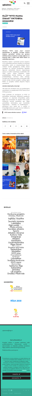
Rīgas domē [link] (16, 244)
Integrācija (9, 117)
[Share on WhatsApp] (16, 126)
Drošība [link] (11, 274)
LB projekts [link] (16, 272)
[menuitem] (23, 3)
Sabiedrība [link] (16, 268)
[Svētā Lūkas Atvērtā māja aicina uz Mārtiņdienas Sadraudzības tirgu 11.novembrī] (9, 142)
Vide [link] (20, 235)
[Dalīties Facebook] (5, 126)
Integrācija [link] (16, 237)
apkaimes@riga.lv (7, 330)
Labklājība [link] (16, 223)
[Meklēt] (23, 3)
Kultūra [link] (13, 235)
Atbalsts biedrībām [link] (16, 240)
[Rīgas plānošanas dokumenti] (16, 288)
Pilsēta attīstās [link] (16, 227)
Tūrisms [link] (21, 225)
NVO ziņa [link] (16, 253)
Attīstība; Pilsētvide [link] (16, 216)
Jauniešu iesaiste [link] (16, 221)
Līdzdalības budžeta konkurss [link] (16, 259)
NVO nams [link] (16, 262)
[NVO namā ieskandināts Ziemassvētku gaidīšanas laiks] (22, 156)
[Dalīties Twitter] (10, 126)
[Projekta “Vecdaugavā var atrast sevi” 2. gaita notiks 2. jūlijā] (9, 156)
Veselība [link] (20, 218)
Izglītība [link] (11, 218)
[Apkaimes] (9, 3)
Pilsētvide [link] (20, 274)
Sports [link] (16, 231)
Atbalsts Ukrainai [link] (16, 233)
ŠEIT (25, 112)
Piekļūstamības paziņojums (10, 350)
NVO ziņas (5, 23)
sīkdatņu (24, 370)
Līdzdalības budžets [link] (16, 219)
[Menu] (27, 3)
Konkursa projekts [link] (16, 214)
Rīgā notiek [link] (14, 225)
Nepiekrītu (15, 378)
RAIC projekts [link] (16, 246)
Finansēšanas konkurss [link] (16, 255)
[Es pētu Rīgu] (16, 312)
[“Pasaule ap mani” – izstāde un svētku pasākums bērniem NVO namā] (9, 182)
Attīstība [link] (16, 270)
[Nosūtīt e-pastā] (27, 126)
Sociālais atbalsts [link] (16, 229)
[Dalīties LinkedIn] (21, 126)
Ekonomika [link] (16, 264)
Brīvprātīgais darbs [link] (16, 212)
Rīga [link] (21, 266)
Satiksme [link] (13, 266)
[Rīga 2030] (16, 300)
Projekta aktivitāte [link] (16, 247)
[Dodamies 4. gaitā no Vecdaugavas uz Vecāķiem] (22, 182)
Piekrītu (15, 374)
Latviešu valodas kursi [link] (16, 217)
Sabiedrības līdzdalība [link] (16, 250)
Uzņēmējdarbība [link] (16, 242)
